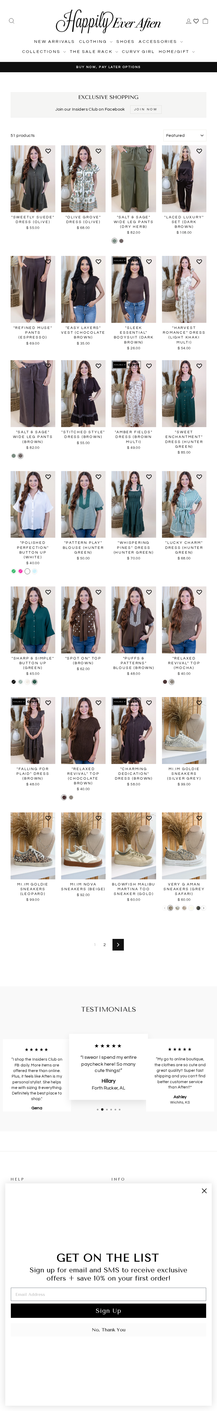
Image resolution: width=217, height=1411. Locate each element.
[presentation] (204, 908)
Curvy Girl (138, 51)
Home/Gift (175, 51)
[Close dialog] (204, 1191)
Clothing (94, 41)
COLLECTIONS (42, 51)
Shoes (125, 41)
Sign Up (108, 1310)
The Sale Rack (92, 51)
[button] (49, 153)
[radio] (114, 241)
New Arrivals (54, 41)
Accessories (159, 41)
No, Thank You (108, 1330)
